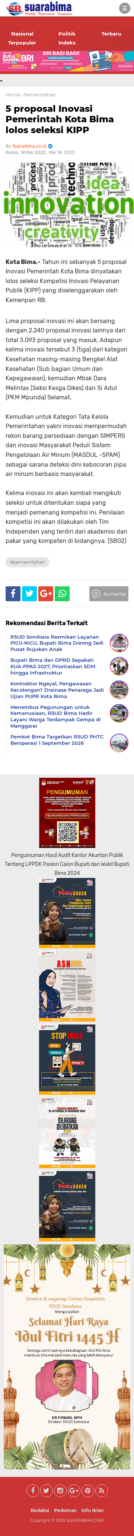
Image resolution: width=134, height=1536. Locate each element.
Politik (67, 34)
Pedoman (65, 1510)
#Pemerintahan (27, 562)
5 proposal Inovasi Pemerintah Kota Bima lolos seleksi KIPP (60, 119)
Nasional (22, 34)
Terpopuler (22, 43)
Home (13, 95)
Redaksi (40, 1510)
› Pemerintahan (38, 95)
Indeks (67, 43)
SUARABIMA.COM (85, 1520)
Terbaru (111, 34)
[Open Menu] (124, 8)
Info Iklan (92, 1510)
